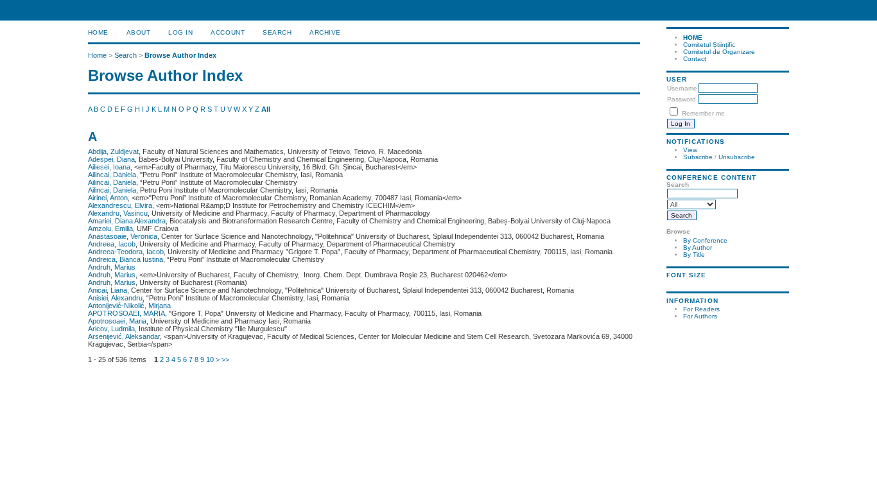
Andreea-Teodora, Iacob (126, 251)
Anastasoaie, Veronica (122, 236)
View (690, 149)
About (138, 32)
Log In (180, 32)
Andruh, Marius (111, 267)
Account (228, 32)
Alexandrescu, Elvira (120, 205)
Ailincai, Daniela (112, 174)
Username (682, 88)
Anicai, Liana (107, 290)
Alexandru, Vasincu (118, 213)
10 (210, 359)
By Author (697, 247)
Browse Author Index (180, 55)
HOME (692, 37)
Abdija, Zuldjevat (113, 151)
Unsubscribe (736, 156)
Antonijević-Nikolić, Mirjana (129, 305)
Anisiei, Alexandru (115, 298)
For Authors (700, 316)
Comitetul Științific (709, 44)
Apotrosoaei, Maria (117, 321)
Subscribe (698, 156)
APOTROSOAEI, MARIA (126, 313)
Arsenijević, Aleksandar (124, 336)
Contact (694, 58)
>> (225, 359)
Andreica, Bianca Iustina (125, 259)
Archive (325, 32)
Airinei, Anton (108, 198)
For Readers (701, 309)
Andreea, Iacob (111, 244)
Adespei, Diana (111, 159)
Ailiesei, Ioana (109, 167)
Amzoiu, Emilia (110, 228)
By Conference (705, 240)
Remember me (703, 113)
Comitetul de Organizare (719, 51)
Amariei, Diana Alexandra (127, 221)
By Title (694, 254)
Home (98, 32)
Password (681, 99)
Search (277, 32)
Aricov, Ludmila (111, 329)
